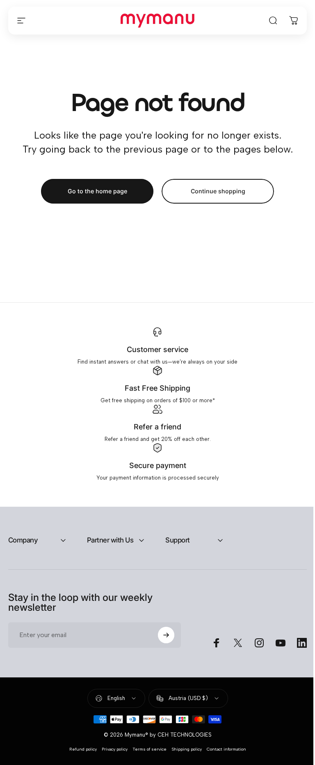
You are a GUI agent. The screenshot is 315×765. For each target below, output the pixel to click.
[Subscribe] (162, 640)
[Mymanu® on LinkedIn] (296, 648)
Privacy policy (111, 755)
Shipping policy (183, 755)
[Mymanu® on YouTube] (274, 648)
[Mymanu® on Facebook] (210, 648)
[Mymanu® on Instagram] (253, 648)
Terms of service (146, 755)
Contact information (223, 755)
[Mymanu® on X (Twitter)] (232, 648)
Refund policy (80, 755)
